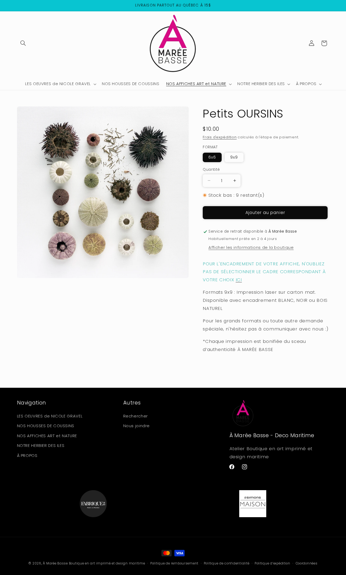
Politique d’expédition (272, 563)
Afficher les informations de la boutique (251, 247)
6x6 (212, 157)
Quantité (211, 169)
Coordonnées (307, 563)
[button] (23, 43)
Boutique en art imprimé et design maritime (107, 563)
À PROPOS (27, 455)
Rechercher (135, 416)
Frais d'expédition (220, 137)
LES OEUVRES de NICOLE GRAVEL (50, 416)
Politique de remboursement (174, 563)
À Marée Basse (55, 563)
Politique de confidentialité (226, 563)
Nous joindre (136, 426)
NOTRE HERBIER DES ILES (41, 445)
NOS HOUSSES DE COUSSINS (46, 426)
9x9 (234, 157)
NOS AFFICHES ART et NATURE (47, 435)
